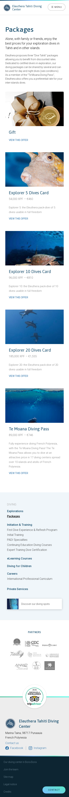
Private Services (17, 589)
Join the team (11, 769)
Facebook (16, 748)
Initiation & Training (19, 524)
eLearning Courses (19, 558)
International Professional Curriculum (29, 578)
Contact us (12, 743)
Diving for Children (19, 566)
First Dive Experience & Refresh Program (32, 530)
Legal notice (10, 784)
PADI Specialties (17, 539)
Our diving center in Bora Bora (20, 762)
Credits (7, 791)
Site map (8, 776)
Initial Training (15, 535)
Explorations (15, 511)
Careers (12, 573)
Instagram (40, 748)
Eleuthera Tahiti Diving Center (27, 8)
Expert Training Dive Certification (27, 550)
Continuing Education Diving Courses (29, 545)
